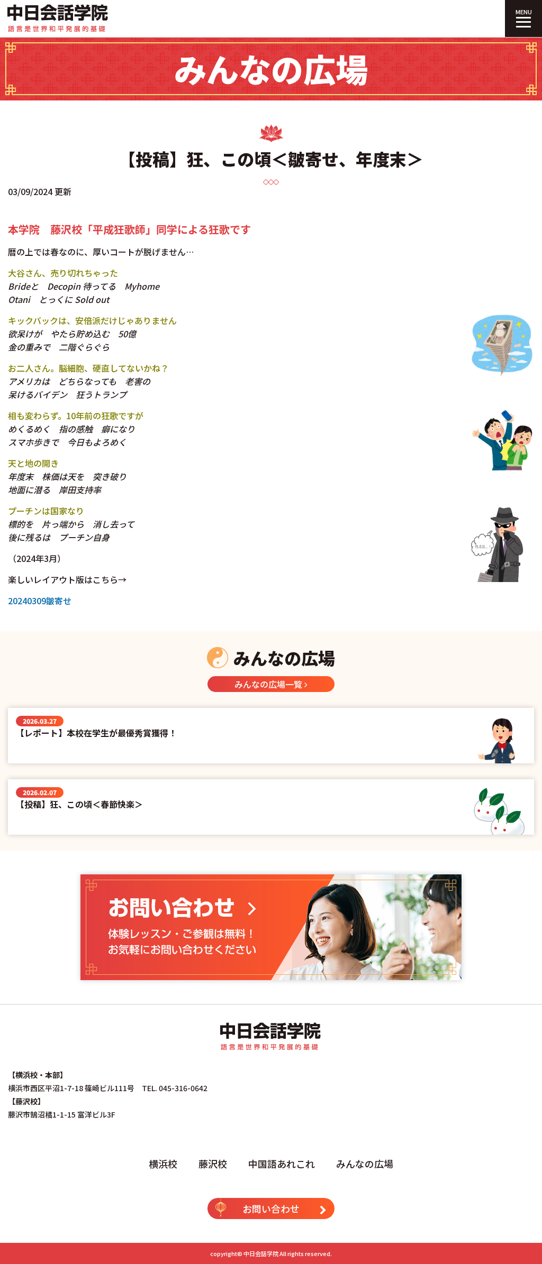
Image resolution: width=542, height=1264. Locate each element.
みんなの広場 (364, 1163)
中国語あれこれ (281, 1163)
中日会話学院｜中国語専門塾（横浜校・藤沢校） (58, 18)
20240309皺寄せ (39, 600)
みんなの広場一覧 (269, 684)
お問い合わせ (271, 1208)
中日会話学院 (260, 1253)
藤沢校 (212, 1163)
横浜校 (163, 1163)
